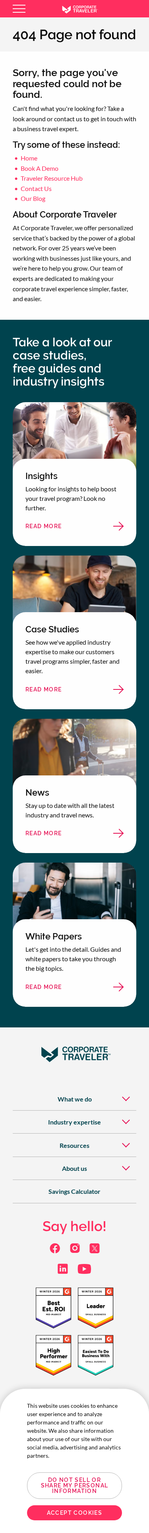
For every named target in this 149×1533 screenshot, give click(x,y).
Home (29, 158)
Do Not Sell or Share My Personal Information (74, 1485)
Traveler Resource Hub (52, 178)
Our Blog (33, 198)
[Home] (85, 8)
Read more (59, 528)
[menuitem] (74, 1099)
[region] (74, 1461)
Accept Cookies (75, 1513)
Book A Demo (39, 168)
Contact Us (36, 188)
